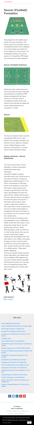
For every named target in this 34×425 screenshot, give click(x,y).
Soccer (7, 114)
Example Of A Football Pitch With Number (13, 331)
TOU (27, 411)
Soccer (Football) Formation (15, 11)
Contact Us (8, 411)
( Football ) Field (5, 338)
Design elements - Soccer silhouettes (14, 157)
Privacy (23, 411)
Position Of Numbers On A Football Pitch (13, 377)
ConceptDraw (8, 1)
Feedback (14, 411)
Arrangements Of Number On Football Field (13, 362)
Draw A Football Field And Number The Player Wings (16, 326)
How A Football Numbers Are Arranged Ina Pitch (15, 365)
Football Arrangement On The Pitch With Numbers (15, 348)
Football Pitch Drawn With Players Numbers (13, 360)
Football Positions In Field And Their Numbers (14, 375)
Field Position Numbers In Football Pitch (12, 329)
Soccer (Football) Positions (15, 65)
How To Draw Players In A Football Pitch (12, 341)
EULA (19, 411)
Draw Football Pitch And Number (10, 323)
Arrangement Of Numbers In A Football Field (14, 367)
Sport (5, 299)
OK (29, 422)
